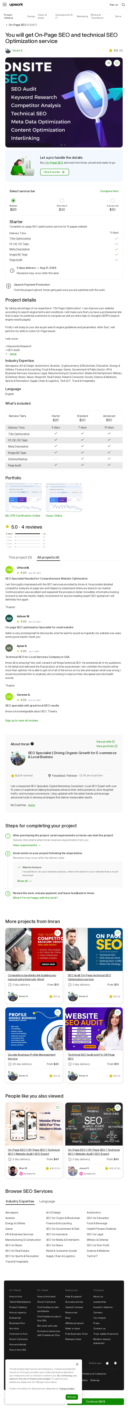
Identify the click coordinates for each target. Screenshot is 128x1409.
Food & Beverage (97, 1223)
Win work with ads (47, 1325)
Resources (71, 1312)
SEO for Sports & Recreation (22, 1256)
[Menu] (5, 4)
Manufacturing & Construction (23, 1239)
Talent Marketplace (20, 1301)
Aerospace (11, 1212)
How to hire (15, 1296)
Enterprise (15, 1317)
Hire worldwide (17, 1344)
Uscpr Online (54, 515)
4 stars (9, 537)
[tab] (20, 557)
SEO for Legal (95, 1234)
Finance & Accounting (59, 1223)
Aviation (10, 1218)
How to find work (46, 1296)
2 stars (9, 543)
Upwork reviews (74, 1307)
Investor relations (103, 1307)
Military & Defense (97, 1239)
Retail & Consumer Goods (61, 1250)
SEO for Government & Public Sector (64, 1228)
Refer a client (72, 1328)
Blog (67, 1317)
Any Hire (14, 1328)
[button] (61, 145)
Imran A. (18, 50)
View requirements (25, 845)
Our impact (99, 1317)
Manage (72, 1397)
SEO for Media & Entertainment (64, 1239)
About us (98, 1296)
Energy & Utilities (15, 1223)
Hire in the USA (17, 1349)
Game (9, 1228)
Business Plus (17, 1323)
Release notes (73, 1339)
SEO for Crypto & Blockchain (63, 1218)
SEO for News (54, 1245)
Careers (97, 1312)
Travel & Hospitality (16, 1261)
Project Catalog (8, 16)
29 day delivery (22, 1064)
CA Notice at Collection (93, 1373)
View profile (103, 741)
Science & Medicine (98, 1250)
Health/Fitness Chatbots (101, 1228)
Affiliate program (74, 1323)
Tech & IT (92, 1256)
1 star (9, 547)
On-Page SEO (54, 162)
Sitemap (94, 1380)
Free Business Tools (76, 1333)
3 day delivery (21, 984)
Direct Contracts (18, 1339)
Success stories (74, 1301)
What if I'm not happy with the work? (35, 897)
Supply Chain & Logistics (60, 1256)
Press (96, 1323)
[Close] (77, 1364)
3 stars (9, 540)
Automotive (94, 1212)
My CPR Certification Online (22, 515)
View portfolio (105, 746)
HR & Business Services (19, 1234)
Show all (22, 881)
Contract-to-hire (18, 1333)
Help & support (73, 1296)
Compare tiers (109, 191)
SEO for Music (13, 1245)
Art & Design (53, 1212)
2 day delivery (21, 1159)
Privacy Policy (67, 1388)
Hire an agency (17, 1312)
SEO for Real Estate (17, 1250)
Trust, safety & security (105, 1333)
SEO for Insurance (57, 1234)
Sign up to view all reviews (21, 720)
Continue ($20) (95, 1401)
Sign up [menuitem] (114, 4)
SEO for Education (98, 1218)
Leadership (99, 1301)
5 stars (9, 534)
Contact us (99, 1328)
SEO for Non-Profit (98, 1245)
